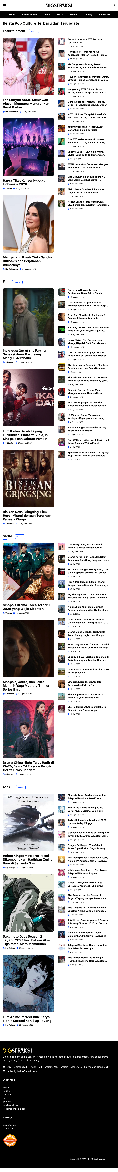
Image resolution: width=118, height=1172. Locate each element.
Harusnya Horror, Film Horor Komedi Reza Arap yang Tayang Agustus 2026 (88, 330)
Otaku (73, 14)
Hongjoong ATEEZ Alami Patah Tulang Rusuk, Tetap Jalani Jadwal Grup (87, 92)
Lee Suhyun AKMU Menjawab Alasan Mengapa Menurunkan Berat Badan (26, 103)
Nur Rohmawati (11, 111)
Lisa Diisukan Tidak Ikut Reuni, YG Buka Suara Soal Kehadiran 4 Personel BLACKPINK (86, 179)
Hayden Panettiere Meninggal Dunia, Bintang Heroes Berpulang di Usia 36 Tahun (88, 79)
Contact (7, 1094)
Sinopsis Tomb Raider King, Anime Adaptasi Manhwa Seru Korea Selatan (87, 798)
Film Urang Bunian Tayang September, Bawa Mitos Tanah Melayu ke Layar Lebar (85, 293)
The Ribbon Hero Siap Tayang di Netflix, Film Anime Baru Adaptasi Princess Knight (86, 960)
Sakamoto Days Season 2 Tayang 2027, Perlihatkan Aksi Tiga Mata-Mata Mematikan (26, 940)
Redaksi (7, 1091)
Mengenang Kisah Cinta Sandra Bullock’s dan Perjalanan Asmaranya (27, 261)
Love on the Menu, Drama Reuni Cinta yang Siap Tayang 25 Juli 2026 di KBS (88, 622)
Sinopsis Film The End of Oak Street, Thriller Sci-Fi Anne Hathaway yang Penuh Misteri (88, 380)
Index (5, 1098)
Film (47, 14)
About (6, 1087)
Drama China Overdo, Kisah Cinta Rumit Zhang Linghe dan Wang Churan (86, 635)
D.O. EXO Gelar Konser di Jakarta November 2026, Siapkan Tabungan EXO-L (88, 142)
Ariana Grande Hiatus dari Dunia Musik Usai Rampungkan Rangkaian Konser (87, 204)
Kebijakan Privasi (11, 1105)
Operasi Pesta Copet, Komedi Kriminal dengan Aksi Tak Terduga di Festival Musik (88, 305)
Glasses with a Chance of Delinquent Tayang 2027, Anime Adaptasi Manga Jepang (88, 835)
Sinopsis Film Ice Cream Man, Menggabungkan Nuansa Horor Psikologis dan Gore (85, 393)
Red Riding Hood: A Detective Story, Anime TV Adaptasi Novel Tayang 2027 (88, 860)
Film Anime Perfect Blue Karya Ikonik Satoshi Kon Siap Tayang (27, 1019)
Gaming (88, 14)
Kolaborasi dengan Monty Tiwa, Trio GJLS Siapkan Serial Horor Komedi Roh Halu (88, 572)
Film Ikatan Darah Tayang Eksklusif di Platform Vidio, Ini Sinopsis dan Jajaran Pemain (26, 435)
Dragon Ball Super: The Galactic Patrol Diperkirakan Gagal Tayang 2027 (86, 848)
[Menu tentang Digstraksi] (4, 5)
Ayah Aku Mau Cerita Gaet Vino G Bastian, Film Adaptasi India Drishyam (86, 318)
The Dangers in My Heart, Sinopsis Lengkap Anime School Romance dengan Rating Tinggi (87, 910)
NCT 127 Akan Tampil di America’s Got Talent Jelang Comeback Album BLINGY (88, 117)
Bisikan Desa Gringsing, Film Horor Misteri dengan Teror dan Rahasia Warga (27, 515)
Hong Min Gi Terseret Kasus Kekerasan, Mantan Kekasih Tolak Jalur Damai (86, 54)
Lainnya (33, 31)
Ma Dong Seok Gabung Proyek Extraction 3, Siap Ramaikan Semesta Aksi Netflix (88, 67)
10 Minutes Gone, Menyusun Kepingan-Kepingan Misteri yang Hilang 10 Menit (86, 418)
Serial (60, 14)
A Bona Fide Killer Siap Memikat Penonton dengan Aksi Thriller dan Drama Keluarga (87, 610)
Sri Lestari (9, 362)
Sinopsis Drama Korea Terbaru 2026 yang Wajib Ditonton (26, 607)
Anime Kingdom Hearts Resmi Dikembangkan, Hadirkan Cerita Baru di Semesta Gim (27, 859)
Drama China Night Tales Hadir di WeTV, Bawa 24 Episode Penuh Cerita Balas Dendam (28, 766)
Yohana (8, 188)
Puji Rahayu (10, 867)
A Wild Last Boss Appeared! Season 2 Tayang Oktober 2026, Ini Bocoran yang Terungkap (88, 923)
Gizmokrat (8, 1128)
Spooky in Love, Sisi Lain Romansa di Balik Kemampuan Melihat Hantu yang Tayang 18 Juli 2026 (88, 660)
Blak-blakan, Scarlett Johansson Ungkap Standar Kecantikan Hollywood (86, 192)
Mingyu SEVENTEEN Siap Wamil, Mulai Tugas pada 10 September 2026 (86, 154)
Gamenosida (9, 1125)
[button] (114, 5)
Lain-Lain (104, 14)
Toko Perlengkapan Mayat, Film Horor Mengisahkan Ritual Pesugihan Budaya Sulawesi (88, 405)
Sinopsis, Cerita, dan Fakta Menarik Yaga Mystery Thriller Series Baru (26, 685)
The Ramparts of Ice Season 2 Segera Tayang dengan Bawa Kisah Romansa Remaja (87, 898)
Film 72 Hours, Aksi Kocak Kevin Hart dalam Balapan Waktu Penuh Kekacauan (88, 443)
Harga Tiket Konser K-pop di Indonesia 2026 (24, 182)
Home (11, 14)
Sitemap (7, 1101)
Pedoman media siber (14, 1108)
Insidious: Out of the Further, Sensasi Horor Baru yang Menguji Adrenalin (25, 354)
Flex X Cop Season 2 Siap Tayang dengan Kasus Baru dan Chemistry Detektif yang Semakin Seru (87, 585)
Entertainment (30, 14)
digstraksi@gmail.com (25, 1071)
